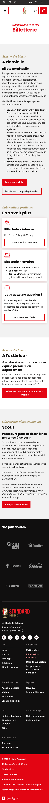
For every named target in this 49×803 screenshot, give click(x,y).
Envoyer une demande (16, 504)
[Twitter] (17, 637)
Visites (5, 692)
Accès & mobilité (10, 687)
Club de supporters (36, 661)
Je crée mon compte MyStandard (22, 191)
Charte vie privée (9, 774)
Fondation (9, 2)
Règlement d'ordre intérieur (14, 764)
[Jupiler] (35, 545)
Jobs (4, 727)
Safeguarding (15, 2)
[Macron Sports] (13, 566)
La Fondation (33, 720)
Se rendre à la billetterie (24, 242)
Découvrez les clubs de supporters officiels (24, 393)
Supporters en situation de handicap (33, 669)
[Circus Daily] (13, 545)
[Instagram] (4, 637)
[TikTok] (30, 637)
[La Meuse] (35, 586)
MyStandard (36, 2)
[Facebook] (10, 637)
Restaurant (8, 696)
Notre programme (35, 716)
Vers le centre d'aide (24, 317)
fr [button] (42, 2)
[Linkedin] (23, 637)
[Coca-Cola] (35, 566)
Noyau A (30, 687)
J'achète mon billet (14, 182)
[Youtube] (36, 637)
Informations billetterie (33, 656)
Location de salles (11, 700)
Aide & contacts (10, 667)
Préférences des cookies (13, 779)
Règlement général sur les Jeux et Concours (22, 789)
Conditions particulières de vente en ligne (21, 784)
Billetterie (43, 10)
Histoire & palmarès (12, 716)
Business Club (4, 2)
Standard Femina (35, 692)
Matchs (6, 654)
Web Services (8, 769)
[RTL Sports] (13, 586)
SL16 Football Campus (9, 722)
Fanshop (35, 10)
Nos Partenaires (10, 747)
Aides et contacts (30, 2)
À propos (6, 743)
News (4, 650)
